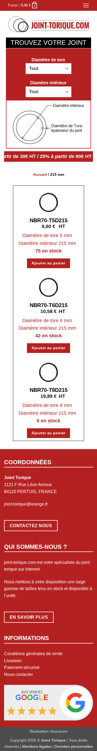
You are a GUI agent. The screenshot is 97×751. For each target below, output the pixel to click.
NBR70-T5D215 (49, 220)
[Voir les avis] (48, 702)
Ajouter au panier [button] (48, 263)
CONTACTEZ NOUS (31, 525)
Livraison (13, 660)
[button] (23, 5)
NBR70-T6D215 (49, 305)
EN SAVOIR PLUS (29, 617)
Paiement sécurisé (22, 667)
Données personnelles (73, 746)
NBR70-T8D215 (49, 390)
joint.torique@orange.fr (26, 504)
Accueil (40, 175)
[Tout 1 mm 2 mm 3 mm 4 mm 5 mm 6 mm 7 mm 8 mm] (48, 68)
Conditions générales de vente (33, 653)
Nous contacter (18, 674)
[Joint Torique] (48, 24)
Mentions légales (36, 746)
